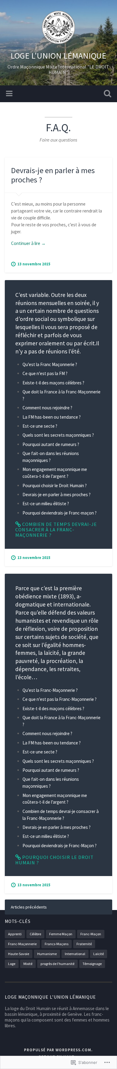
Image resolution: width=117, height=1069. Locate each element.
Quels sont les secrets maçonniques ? (58, 435)
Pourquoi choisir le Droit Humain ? (54, 485)
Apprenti (15, 934)
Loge (11, 963)
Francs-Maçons (56, 944)
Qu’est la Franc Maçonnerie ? (49, 364)
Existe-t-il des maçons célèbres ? (53, 383)
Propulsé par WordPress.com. (58, 1049)
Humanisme (47, 953)
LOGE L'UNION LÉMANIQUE (58, 55)
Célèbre (35, 934)
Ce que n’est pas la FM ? (45, 373)
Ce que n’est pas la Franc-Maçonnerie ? (59, 699)
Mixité (27, 963)
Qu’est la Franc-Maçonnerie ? (50, 690)
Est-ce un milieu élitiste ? (45, 503)
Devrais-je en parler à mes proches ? (53, 175)
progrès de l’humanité (57, 963)
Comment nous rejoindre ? (47, 408)
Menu (10, 93)
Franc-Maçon (90, 934)
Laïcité (98, 953)
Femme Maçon (60, 934)
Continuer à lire (28, 243)
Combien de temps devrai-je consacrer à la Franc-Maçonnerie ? (56, 529)
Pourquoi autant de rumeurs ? (50, 444)
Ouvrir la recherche (106, 94)
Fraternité (84, 944)
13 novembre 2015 (33, 263)
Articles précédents (29, 907)
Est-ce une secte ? (39, 426)
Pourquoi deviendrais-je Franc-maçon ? (59, 513)
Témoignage (92, 963)
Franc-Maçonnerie (22, 944)
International (75, 953)
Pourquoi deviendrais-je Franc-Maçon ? (59, 845)
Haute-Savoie (18, 953)
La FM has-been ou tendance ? (51, 417)
